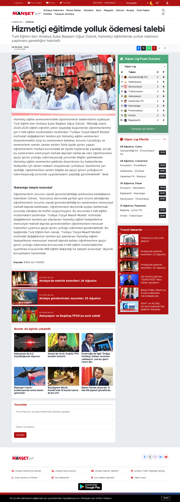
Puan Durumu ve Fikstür (26, 478)
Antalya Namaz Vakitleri (106, 471)
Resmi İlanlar (73, 10)
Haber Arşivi (140, 478)
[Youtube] (166, 457)
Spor (99, 10)
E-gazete (18, 3)
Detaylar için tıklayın (143, 129)
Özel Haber (143, 10)
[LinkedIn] (160, 457)
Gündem (89, 10)
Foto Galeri (36, 3)
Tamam (166, 498)
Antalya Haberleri (53, 10)
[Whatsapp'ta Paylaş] (148, 48)
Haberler (17, 22)
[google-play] (90, 486)
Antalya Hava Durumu (65, 471)
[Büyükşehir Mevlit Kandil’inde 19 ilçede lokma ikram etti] (63, 376)
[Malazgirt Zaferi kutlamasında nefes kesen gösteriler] (29, 376)
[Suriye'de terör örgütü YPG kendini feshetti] (63, 342)
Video (52, 3)
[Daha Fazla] (154, 48)
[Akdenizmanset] (27, 12)
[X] (150, 457)
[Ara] (163, 10)
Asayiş (130, 10)
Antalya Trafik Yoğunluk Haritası (149, 471)
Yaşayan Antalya (64, 14)
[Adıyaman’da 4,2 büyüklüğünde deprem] (29, 342)
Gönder (20, 435)
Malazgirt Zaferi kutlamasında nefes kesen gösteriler (28, 390)
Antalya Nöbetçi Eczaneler (28, 471)
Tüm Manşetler (62, 478)
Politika (47, 14)
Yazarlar (66, 3)
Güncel (120, 10)
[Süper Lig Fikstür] (164, 139)
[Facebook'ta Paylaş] (138, 48)
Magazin (108, 10)
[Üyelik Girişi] (166, 3)
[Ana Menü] (163, 14)
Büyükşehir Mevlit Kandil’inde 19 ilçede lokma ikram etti (63, 390)
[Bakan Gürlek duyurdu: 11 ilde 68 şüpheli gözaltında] (97, 376)
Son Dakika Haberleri (104, 478)
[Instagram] (155, 457)
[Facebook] (144, 457)
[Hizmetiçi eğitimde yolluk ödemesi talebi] (63, 85)
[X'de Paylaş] (143, 48)
